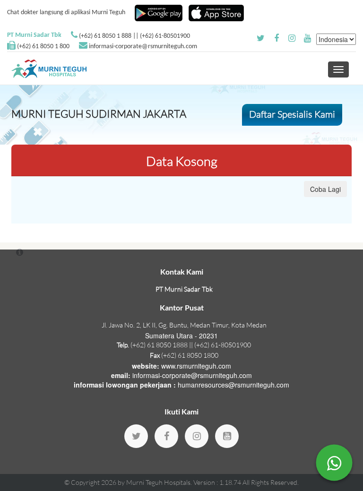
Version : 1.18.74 (217, 482)
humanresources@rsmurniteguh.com (233, 384)
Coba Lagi (325, 189)
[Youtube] (227, 436)
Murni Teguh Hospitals (158, 482)
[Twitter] (136, 436)
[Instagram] (196, 436)
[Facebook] (166, 436)
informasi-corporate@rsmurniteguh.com (143, 46)
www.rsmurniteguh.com (196, 365)
